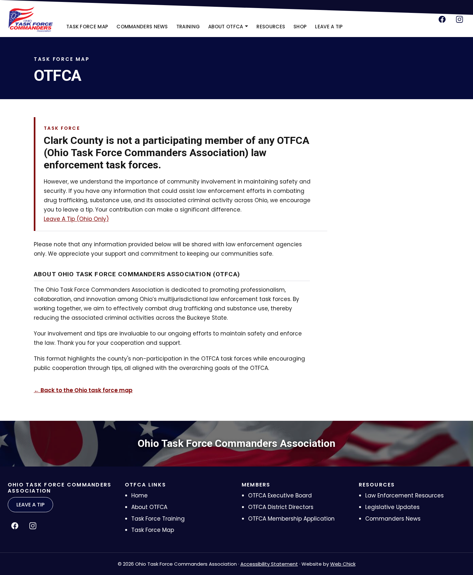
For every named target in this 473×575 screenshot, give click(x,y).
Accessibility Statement (269, 564)
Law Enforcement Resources (404, 495)
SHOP (302, 28)
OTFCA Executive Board (280, 495)
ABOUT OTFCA (225, 26)
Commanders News (393, 519)
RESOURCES (270, 26)
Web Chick (343, 564)
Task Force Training (158, 519)
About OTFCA (149, 507)
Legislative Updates (392, 507)
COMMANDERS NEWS (142, 26)
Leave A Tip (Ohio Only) (76, 219)
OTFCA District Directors (280, 507)
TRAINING (188, 26)
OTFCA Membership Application (291, 519)
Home (139, 495)
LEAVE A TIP (329, 26)
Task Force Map (152, 530)
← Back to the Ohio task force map (83, 390)
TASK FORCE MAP (87, 26)
